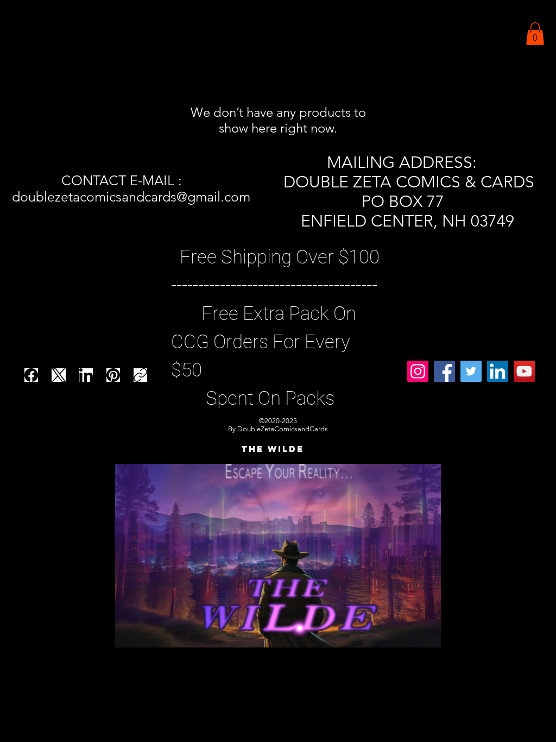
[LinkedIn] (86, 375)
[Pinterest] (113, 375)
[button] (535, 33)
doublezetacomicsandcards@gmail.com (131, 196)
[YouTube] (524, 371)
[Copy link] (140, 375)
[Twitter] (471, 371)
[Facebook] (31, 375)
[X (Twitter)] (59, 375)
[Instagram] (417, 371)
